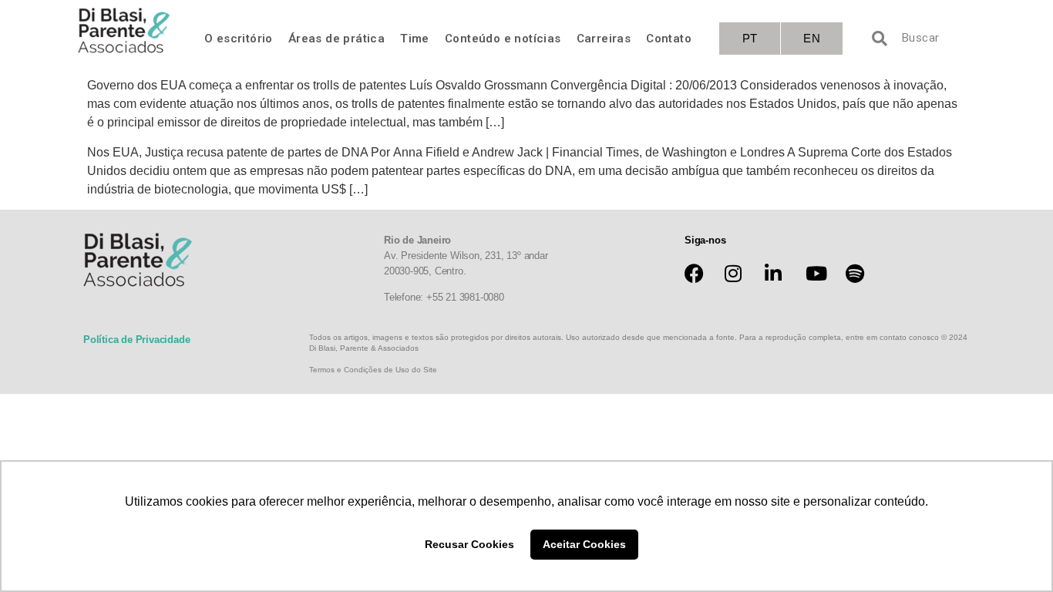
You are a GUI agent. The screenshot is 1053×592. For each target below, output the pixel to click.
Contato (668, 38)
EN (811, 38)
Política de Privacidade (136, 339)
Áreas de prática (336, 38)
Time (414, 38)
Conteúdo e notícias (503, 38)
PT (750, 38)
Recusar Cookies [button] (469, 544)
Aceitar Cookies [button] (584, 544)
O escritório (238, 38)
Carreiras (604, 38)
